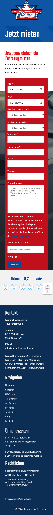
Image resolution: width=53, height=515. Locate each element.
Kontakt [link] (9, 421)
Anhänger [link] (10, 403)
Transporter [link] (11, 398)
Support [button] (9, 389)
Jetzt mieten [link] (11, 412)
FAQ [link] (7, 416)
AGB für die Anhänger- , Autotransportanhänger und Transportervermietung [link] (18, 482)
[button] (26, 23)
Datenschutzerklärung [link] (22, 236)
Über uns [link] (9, 385)
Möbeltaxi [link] (10, 407)
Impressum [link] (11, 498)
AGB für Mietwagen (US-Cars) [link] (19, 475)
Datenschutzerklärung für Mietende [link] (22, 470)
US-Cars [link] (9, 394)
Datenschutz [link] (24, 498)
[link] (26, 10)
